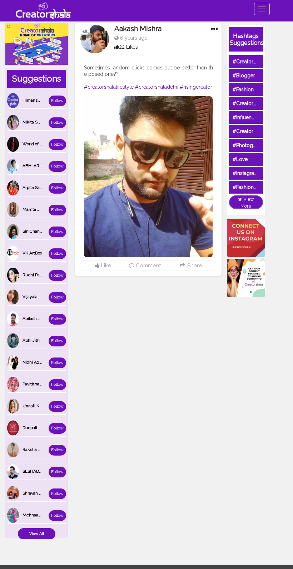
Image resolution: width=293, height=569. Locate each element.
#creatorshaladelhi (156, 87)
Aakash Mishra (138, 28)
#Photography (249, 145)
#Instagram (246, 173)
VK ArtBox (32, 253)
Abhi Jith (31, 340)
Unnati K (31, 405)
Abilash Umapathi (40, 318)
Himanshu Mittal (39, 100)
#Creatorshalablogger (258, 103)
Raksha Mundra (38, 449)
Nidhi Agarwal (36, 362)
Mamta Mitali (35, 209)
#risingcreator (196, 87)
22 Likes (128, 47)
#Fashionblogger (253, 187)
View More (247, 202)
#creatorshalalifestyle (109, 87)
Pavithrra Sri (34, 383)
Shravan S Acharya (40, 493)
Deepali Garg (35, 427)
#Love (240, 159)
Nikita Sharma (36, 122)
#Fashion (243, 89)
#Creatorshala (249, 61)
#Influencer (246, 117)
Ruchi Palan (34, 274)
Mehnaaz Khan (37, 514)
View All (36, 533)
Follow (57, 100)
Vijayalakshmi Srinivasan (46, 296)
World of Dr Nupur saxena (48, 143)
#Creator (243, 131)
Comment (147, 265)
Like (105, 265)
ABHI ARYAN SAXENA (44, 165)
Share (194, 265)
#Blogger (244, 75)
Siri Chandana (36, 231)
